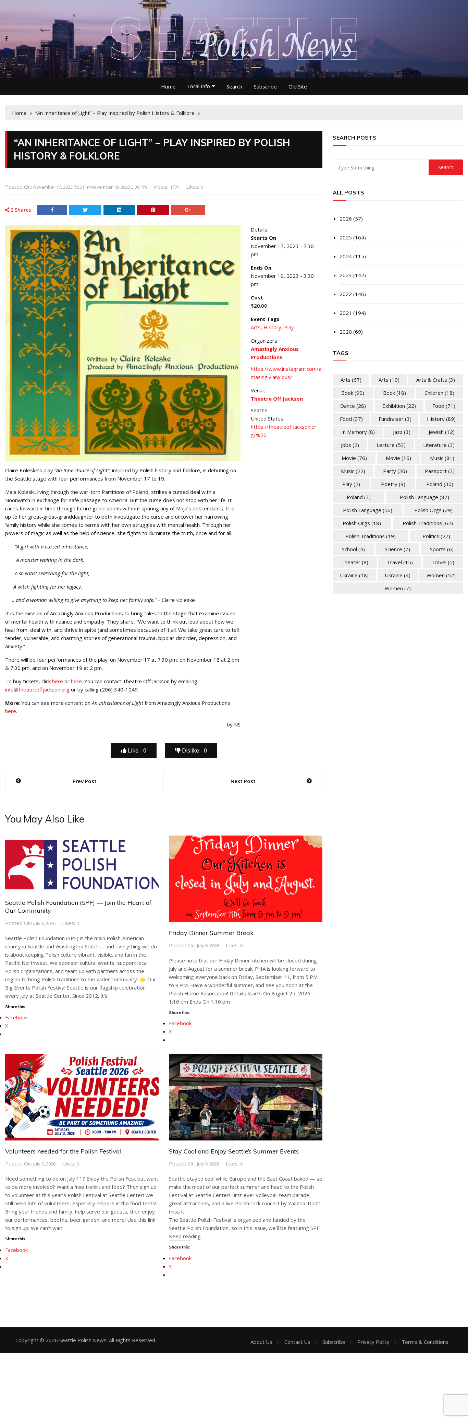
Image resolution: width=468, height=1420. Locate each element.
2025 (346, 237)
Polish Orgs (433, 510)
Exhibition (399, 405)
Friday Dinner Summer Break (211, 933)
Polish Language (424, 497)
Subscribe (265, 86)
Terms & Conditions (425, 1342)
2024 (346, 256)
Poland (439, 484)
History (272, 327)
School (353, 549)
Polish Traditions (428, 523)
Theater (354, 562)
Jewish (442, 431)
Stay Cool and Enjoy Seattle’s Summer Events (234, 1151)
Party (395, 471)
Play (289, 327)
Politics (436, 536)
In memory (358, 431)
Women (441, 575)
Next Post (243, 781)
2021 (346, 312)
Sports (442, 549)
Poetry (393, 484)
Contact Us (297, 1342)
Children (439, 392)
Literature (439, 444)
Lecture (391, 444)
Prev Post (85, 781)
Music (442, 457)
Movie (354, 457)
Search (234, 86)
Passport (440, 471)
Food (443, 405)
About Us (261, 1342)
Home (168, 86)
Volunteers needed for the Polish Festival (63, 1151)
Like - (136, 750)
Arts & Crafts (435, 379)
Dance (353, 405)
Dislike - (194, 750)
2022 (346, 294)
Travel (400, 562)
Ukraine (354, 575)
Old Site (297, 86)
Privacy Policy (373, 1342)
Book (352, 392)
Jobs (350, 444)
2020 (346, 331)
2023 (346, 275)
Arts (256, 327)
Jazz (401, 431)
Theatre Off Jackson (277, 398)
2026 (346, 218)
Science (397, 549)
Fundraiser (395, 418)
